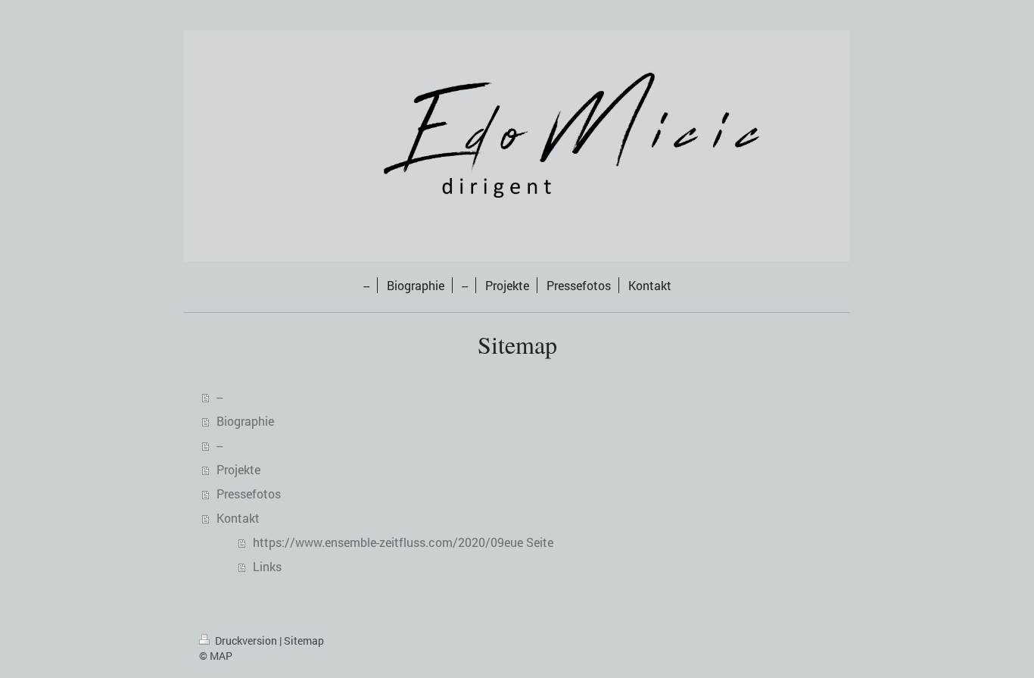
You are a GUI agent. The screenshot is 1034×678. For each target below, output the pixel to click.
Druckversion (246, 640)
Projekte (238, 469)
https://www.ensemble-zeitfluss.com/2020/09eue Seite (403, 542)
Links (267, 566)
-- (219, 397)
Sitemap (304, 640)
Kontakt (238, 518)
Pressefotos (248, 493)
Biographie (245, 421)
